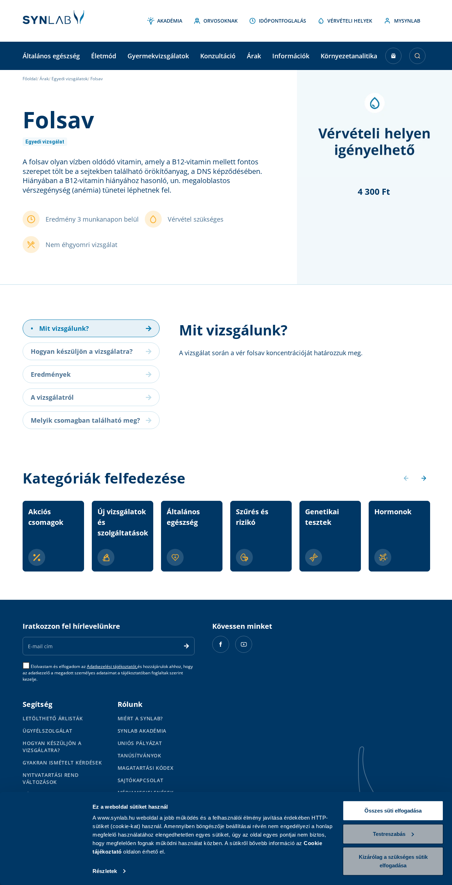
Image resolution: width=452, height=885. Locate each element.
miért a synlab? (140, 718)
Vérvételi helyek (349, 20)
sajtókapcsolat (140, 780)
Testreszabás (389, 834)
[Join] (186, 646)
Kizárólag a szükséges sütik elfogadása (393, 861)
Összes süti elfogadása (393, 811)
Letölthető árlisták (53, 718)
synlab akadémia (142, 730)
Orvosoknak (220, 20)
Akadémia (169, 20)
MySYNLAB (407, 20)
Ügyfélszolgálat (47, 730)
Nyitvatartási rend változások (51, 778)
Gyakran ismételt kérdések (62, 762)
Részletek (105, 871)
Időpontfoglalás (282, 20)
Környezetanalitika (349, 56)
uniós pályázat (140, 743)
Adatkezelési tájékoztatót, (112, 666)
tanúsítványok (139, 755)
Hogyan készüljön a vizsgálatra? (52, 747)
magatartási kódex (146, 767)
